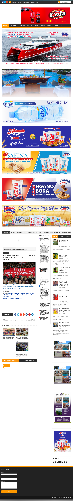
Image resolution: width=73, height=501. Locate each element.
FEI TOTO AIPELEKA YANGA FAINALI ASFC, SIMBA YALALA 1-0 (64, 310)
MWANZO (6, 25)
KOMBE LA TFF (22, 25)
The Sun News (43, 255)
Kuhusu (19, 2)
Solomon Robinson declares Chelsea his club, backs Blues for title (44, 258)
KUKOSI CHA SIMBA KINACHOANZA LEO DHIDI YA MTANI (64, 296)
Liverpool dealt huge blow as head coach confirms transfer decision (44, 245)
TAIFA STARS (29, 25)
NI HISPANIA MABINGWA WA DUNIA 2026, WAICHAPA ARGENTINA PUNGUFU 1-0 (39, 232)
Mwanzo (14, 2)
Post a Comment (7, 368)
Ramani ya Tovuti (34, 2)
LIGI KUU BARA (13, 25)
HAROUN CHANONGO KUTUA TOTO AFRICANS (64, 269)
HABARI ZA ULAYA (58, 25)
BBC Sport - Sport (44, 268)
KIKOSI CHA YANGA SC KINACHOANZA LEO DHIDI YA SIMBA (64, 255)
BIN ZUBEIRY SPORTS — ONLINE (15, 497)
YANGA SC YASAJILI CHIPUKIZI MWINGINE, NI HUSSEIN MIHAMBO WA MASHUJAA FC (64, 325)
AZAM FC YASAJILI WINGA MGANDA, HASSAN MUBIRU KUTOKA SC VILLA (63, 283)
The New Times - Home (45, 303)
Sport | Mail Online (44, 286)
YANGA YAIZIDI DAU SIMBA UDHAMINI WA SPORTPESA (44, 313)
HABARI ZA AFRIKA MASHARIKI (46, 25)
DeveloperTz (12, 498)
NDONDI (36, 25)
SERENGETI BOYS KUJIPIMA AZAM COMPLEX (63, 241)
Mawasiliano (26, 2)
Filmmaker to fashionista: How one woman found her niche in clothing (44, 306)
